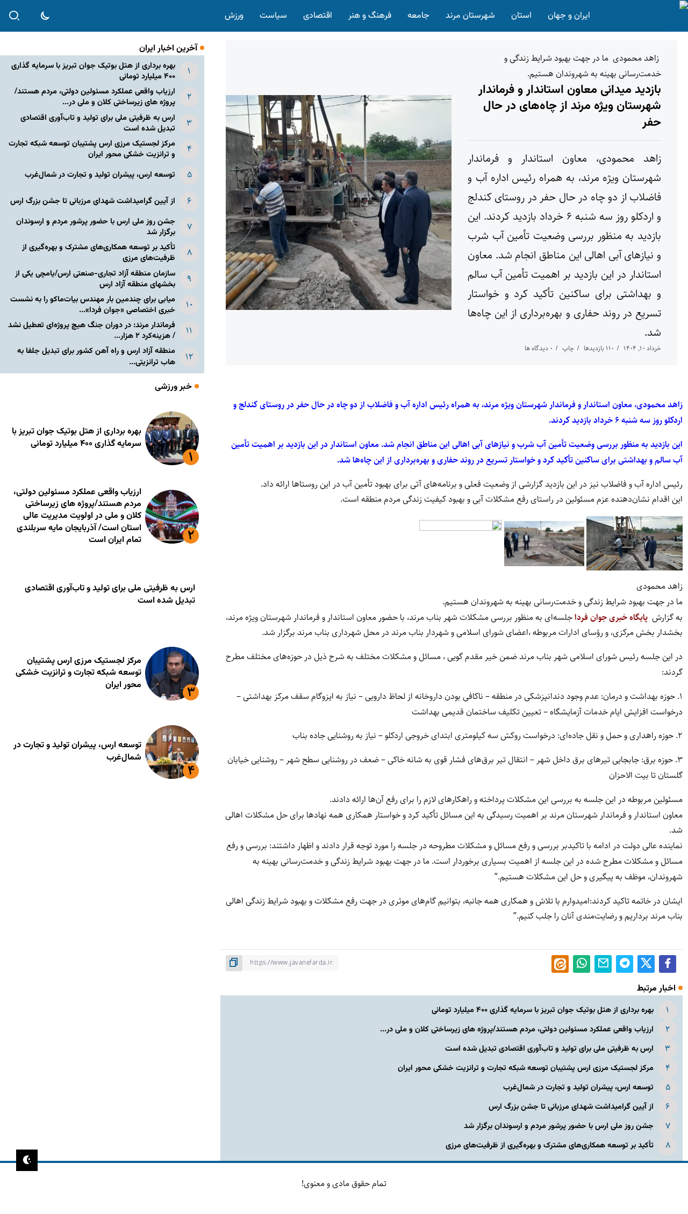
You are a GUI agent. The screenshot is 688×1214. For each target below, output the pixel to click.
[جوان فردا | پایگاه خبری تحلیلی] (641, 16)
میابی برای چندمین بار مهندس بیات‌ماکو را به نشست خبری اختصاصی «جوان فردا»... (92, 304)
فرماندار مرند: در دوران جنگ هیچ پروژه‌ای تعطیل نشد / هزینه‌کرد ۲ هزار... (91, 330)
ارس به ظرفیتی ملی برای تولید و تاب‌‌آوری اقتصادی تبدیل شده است (549, 1049)
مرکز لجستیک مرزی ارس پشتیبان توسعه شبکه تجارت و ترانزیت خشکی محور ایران (526, 1068)
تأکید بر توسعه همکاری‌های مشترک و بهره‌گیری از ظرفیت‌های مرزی (550, 1145)
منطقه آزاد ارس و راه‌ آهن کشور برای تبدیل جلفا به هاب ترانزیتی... (96, 356)
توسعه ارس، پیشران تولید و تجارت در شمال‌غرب (578, 1087)
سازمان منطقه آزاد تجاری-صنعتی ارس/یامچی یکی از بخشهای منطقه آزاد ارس (95, 279)
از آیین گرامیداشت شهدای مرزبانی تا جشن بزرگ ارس (571, 1107)
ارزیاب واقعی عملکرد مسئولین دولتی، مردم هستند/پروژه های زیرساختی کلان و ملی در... (517, 1029)
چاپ (568, 348)
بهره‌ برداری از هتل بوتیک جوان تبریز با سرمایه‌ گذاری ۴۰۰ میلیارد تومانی (543, 1010)
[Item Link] (172, 438)
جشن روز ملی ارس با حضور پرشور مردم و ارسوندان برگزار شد (559, 1126)
